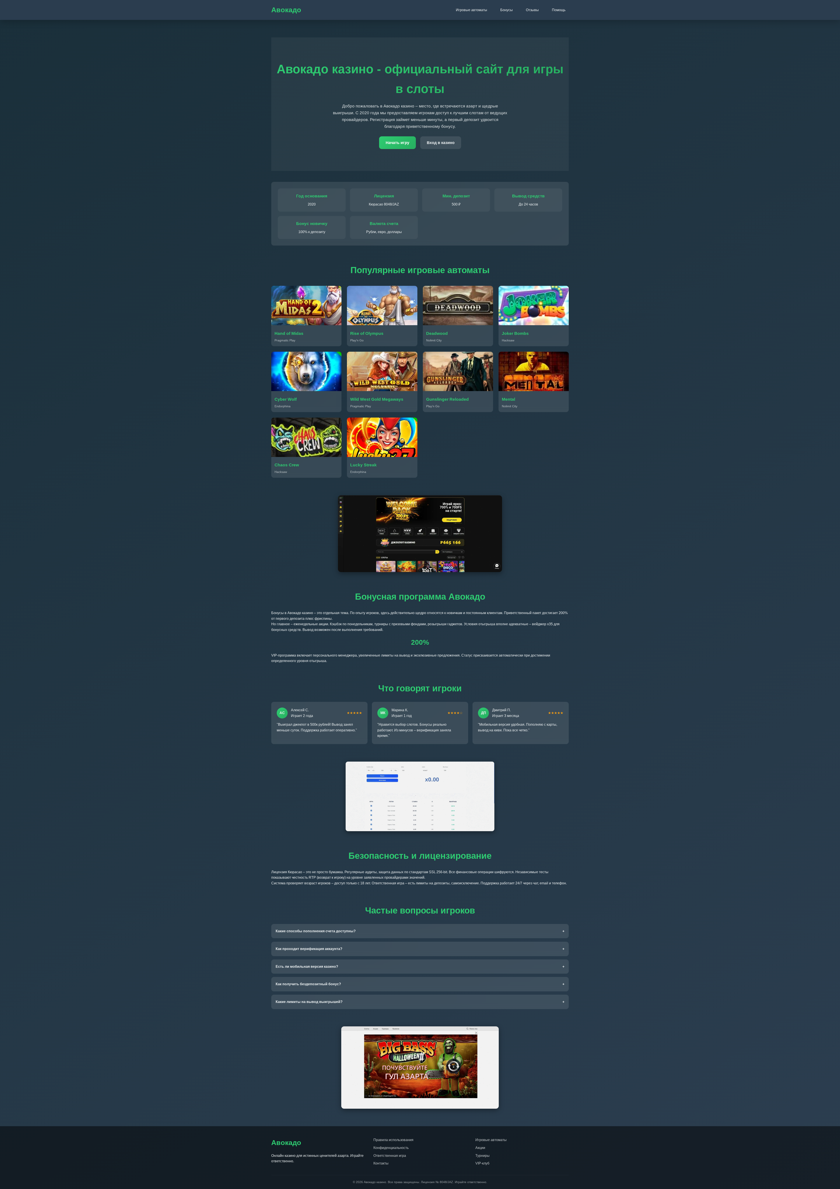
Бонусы (506, 10)
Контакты (380, 1163)
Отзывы (532, 10)
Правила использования (393, 1140)
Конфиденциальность (391, 1148)
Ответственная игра (389, 1155)
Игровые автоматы (471, 10)
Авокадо (286, 10)
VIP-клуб (482, 1163)
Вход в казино (441, 143)
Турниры (482, 1155)
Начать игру (397, 143)
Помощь (558, 10)
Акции (480, 1148)
